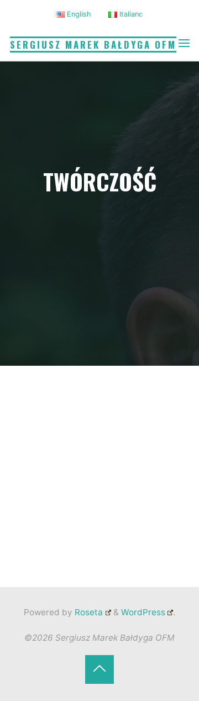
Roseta (87, 612)
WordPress (143, 612)
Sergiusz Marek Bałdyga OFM (93, 44)
